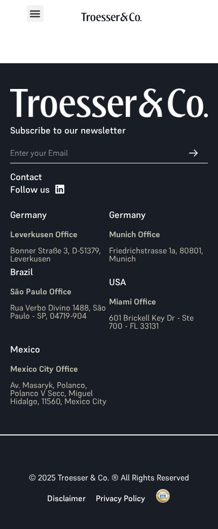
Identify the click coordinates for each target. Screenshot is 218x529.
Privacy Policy (120, 498)
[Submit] (188, 153)
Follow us (30, 189)
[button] (35, 13)
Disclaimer (66, 498)
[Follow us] (60, 189)
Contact (26, 177)
